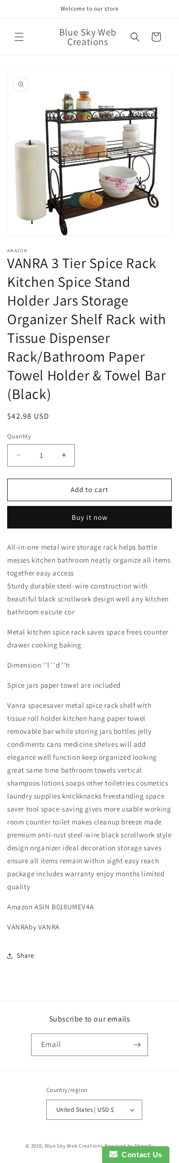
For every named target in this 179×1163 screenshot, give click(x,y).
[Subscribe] (136, 1045)
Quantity (19, 436)
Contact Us (139, 1155)
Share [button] (25, 955)
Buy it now (90, 517)
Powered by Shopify (129, 1145)
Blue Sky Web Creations (74, 1145)
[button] (19, 36)
